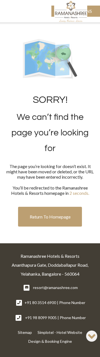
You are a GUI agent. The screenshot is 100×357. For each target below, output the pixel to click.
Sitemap (25, 332)
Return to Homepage (50, 216)
